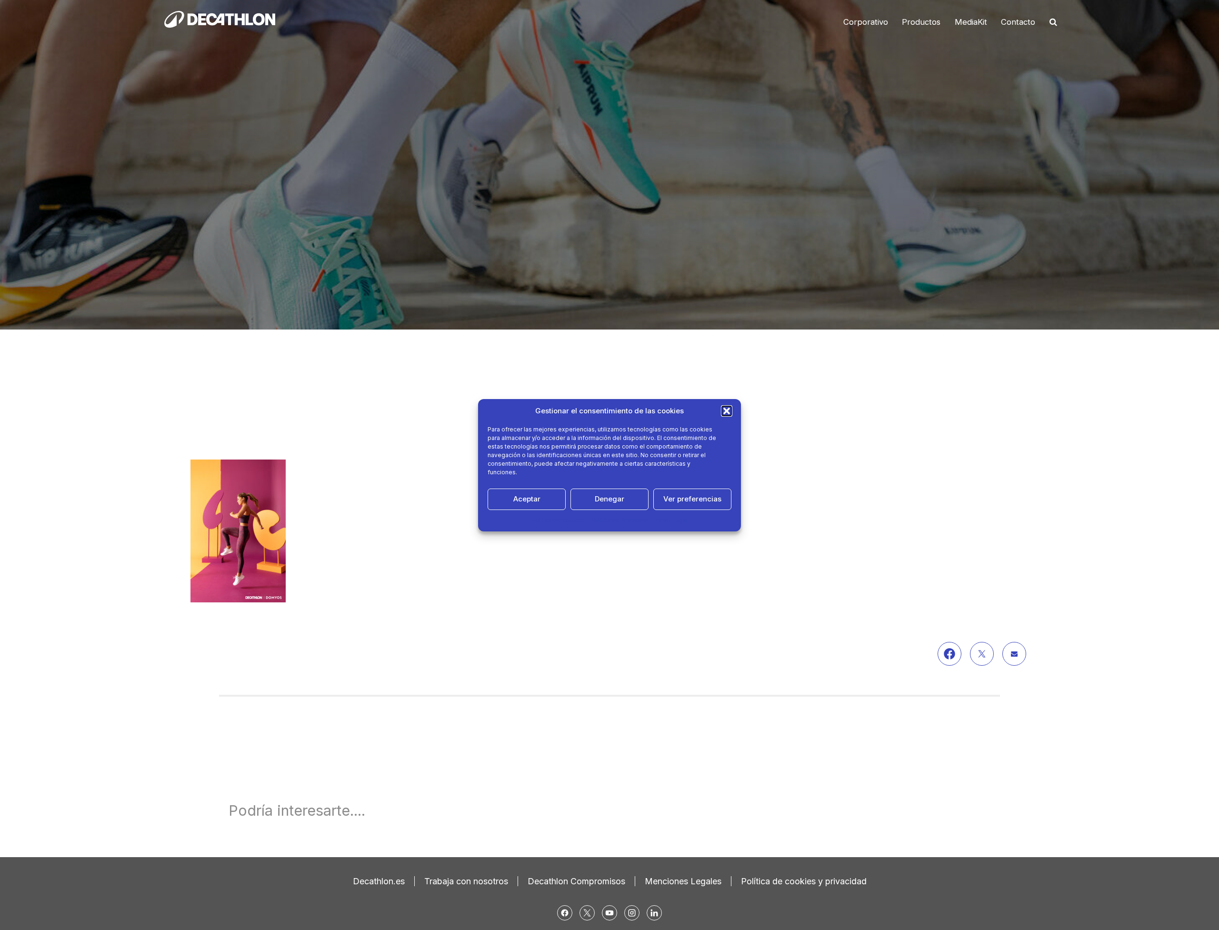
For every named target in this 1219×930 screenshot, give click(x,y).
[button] (726, 411)
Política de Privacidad (620, 520)
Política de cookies (558, 520)
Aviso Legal (671, 520)
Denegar (609, 498)
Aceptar (526, 498)
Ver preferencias (692, 498)
